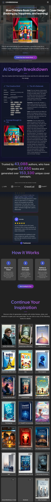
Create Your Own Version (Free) (24, 57)
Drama (12, 106)
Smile (17, 108)
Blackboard (18, 112)
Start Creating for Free (25, 286)
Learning (18, 104)
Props (12, 114)
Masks (17, 110)
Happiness (13, 104)
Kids (21, 108)
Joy (21, 102)
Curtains (12, 110)
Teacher (12, 108)
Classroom (18, 106)
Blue (12, 102)
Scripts (12, 112)
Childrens (16, 102)
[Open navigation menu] (48, 2)
